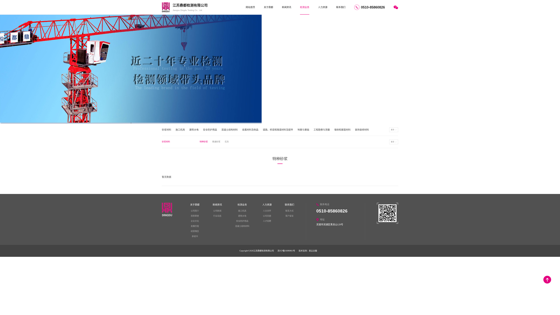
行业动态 (217, 216)
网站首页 (250, 7)
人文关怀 (267, 211)
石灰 (227, 142)
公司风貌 (267, 216)
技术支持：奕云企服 (308, 251)
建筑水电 (242, 216)
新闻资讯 (286, 7)
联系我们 (340, 7)
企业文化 (195, 221)
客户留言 (289, 216)
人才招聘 (267, 221)
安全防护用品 (242, 221)
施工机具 (242, 211)
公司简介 (195, 211)
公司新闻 (217, 211)
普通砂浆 (216, 142)
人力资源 (322, 7)
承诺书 (195, 236)
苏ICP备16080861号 (286, 251)
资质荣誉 (195, 216)
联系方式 (289, 211)
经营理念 (195, 231)
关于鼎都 (268, 7)
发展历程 (195, 226)
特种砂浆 (204, 142)
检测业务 (304, 7)
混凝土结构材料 (242, 226)
